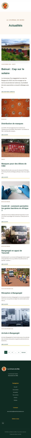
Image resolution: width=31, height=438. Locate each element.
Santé (13, 64)
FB (3, 423)
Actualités (15, 392)
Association (15, 389)
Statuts (15, 397)
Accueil (15, 387)
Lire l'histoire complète (8, 91)
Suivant (24, 352)
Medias (15, 400)
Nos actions (15, 395)
